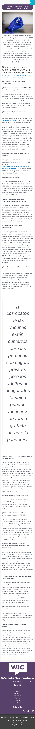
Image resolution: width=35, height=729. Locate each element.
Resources (17, 696)
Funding (17, 698)
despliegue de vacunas (9, 120)
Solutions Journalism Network (17, 720)
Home (17, 691)
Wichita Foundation (18, 723)
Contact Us (17, 702)
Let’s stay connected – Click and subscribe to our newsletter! (17, 7)
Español (4, 76)
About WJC (17, 693)
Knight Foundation (17, 725)
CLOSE (32, 2)
